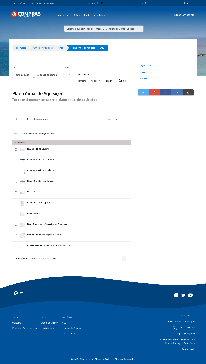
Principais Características (25, 328)
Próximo (109, 80)
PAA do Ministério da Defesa (40, 181)
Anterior (95, 80)
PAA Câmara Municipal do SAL (41, 202)
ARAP (64, 322)
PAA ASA (31, 191)
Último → (124, 80)
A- (139, 3)
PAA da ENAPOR (34, 213)
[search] (109, 119)
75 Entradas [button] (20, 258)
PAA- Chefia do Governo (38, 148)
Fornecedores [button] (62, 15)
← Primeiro (80, 80)
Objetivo (16, 322)
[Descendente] (27, 118)
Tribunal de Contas (71, 328)
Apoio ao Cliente (50, 322)
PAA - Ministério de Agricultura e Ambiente (47, 223)
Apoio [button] (87, 15)
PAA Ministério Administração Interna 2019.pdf (49, 245)
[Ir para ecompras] (26, 14)
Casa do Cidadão (70, 333)
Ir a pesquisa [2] (35, 3)
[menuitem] (166, 66)
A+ (146, 3)
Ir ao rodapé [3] (48, 3)
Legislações (47, 328)
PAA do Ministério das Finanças (42, 159)
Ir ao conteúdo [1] (19, 3)
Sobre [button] (77, 15)
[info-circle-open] (117, 118)
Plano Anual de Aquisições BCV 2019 (44, 234)
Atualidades (100, 15)
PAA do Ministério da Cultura (40, 170)
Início (15, 133)
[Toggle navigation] (45, 15)
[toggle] (22, 119)
